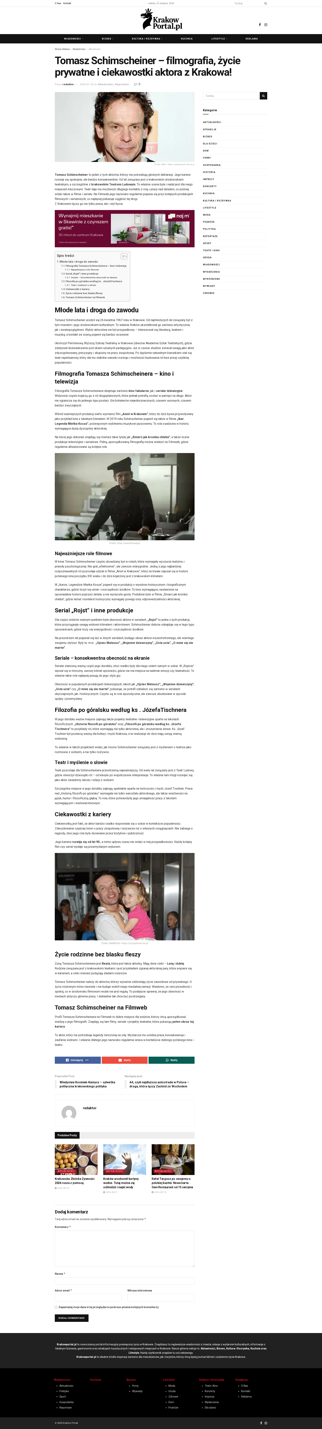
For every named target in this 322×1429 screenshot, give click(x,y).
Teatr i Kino (211, 250)
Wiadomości (72, 38)
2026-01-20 (87, 84)
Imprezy (208, 179)
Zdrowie (208, 293)
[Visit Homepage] (161, 19)
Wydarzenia (211, 272)
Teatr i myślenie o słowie (83, 285)
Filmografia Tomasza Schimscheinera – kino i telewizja (96, 265)
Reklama (252, 38)
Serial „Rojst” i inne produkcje (82, 273)
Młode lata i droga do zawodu (79, 261)
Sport (207, 243)
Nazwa (60, 1273)
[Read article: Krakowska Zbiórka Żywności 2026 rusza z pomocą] (76, 1159)
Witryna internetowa (139, 1290)
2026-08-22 (63, 1188)
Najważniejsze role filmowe (85, 269)
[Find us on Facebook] (260, 20)
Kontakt (67, 3)
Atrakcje (209, 129)
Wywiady (209, 286)
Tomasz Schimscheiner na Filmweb (85, 297)
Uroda (207, 257)
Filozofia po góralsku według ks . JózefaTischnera (94, 281)
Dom (206, 150)
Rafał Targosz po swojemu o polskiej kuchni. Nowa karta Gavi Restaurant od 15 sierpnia (172, 1183)
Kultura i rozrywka (146, 38)
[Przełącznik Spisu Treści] (122, 256)
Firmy (207, 158)
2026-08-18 (160, 1192)
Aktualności (95, 49)
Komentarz (63, 1227)
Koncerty (210, 186)
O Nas (58, 3)
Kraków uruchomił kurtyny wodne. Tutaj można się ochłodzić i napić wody (120, 1183)
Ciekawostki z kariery (77, 289)
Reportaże (122, 84)
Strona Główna (62, 49)
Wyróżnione (211, 279)
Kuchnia (187, 38)
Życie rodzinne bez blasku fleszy (84, 293)
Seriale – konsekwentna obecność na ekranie (94, 277)
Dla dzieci (210, 143)
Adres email (63, 1290)
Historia (209, 172)
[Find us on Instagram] (265, 20)
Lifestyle (218, 38)
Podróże (209, 222)
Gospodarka (212, 165)
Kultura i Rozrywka (211, 1379)
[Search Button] (265, 3)
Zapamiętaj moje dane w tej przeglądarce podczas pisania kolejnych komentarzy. (109, 1307)
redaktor (68, 84)
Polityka (209, 229)
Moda (207, 215)
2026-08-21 (111, 1192)
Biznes (106, 38)
